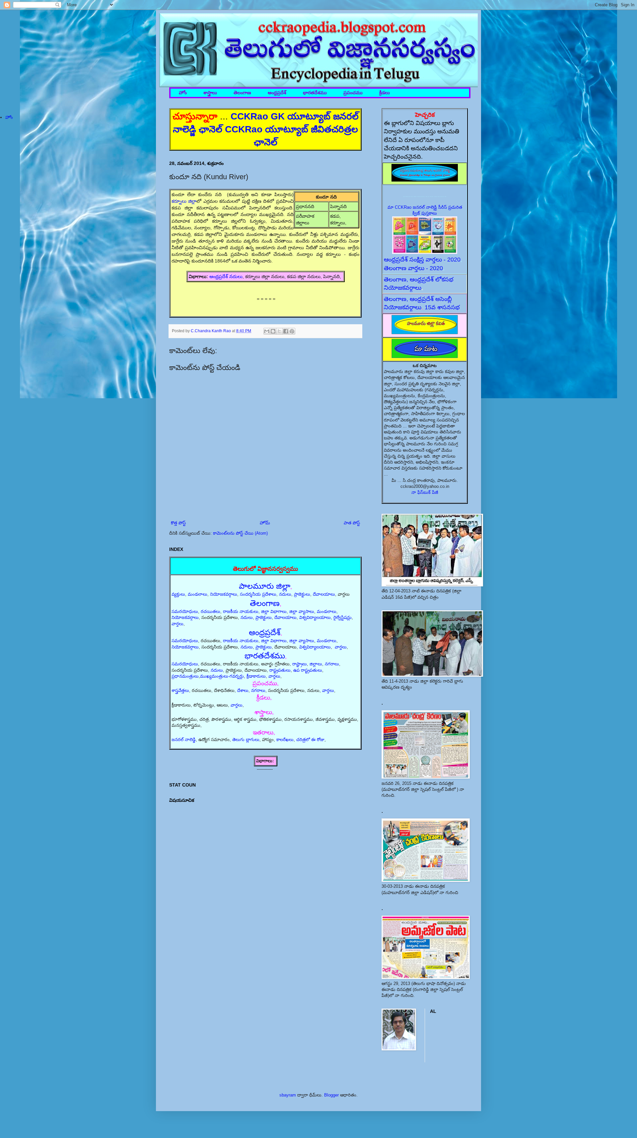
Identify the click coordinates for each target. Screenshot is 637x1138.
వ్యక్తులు (178, 594)
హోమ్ (265, 522)
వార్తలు (177, 623)
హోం (183, 92)
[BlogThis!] (273, 331)
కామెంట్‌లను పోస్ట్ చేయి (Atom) (240, 533)
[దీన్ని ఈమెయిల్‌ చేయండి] (266, 331)
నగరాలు (332, 663)
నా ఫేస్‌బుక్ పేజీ (424, 492)
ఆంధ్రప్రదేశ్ (277, 92)
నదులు (285, 594)
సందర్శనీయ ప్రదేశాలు (258, 594)
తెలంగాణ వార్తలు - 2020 (413, 268)
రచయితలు (210, 611)
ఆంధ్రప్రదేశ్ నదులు (226, 276)
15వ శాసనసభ (442, 307)
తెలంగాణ (242, 92)
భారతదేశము (315, 92)
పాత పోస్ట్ (352, 522)
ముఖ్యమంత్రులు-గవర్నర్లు (222, 676)
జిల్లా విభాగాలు (274, 611)
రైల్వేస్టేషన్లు (342, 617)
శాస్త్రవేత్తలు (180, 690)
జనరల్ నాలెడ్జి (184, 739)
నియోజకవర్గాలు (223, 594)
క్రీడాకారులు (256, 676)
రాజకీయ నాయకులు (240, 611)
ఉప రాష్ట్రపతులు (307, 670)
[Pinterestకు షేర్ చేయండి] (292, 331)
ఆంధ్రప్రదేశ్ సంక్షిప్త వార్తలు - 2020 (422, 259)
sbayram (287, 1095)
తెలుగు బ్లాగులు (245, 739)
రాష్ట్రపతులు (280, 670)
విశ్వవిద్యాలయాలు (315, 617)
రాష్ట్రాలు (299, 663)
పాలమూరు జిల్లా (264, 585)
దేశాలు (242, 690)
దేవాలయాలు (324, 594)
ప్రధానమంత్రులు (185, 676)
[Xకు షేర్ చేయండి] (279, 331)
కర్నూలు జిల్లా (184, 201)
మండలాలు (197, 594)
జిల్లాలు (316, 663)
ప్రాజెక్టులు (302, 594)
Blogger (331, 1095)
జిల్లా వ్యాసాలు (301, 611)
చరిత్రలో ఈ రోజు (310, 739)
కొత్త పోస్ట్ (178, 522)
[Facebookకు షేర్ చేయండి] (285, 331)
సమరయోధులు (185, 611)
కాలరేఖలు (285, 739)
